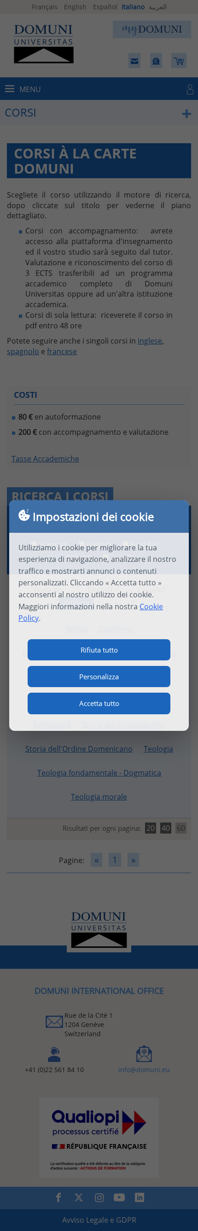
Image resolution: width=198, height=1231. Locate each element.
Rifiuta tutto (99, 649)
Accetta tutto (99, 703)
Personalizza (99, 676)
